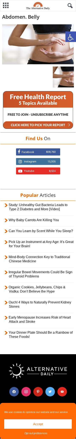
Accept (38, 424)
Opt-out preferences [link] (35, 433)
